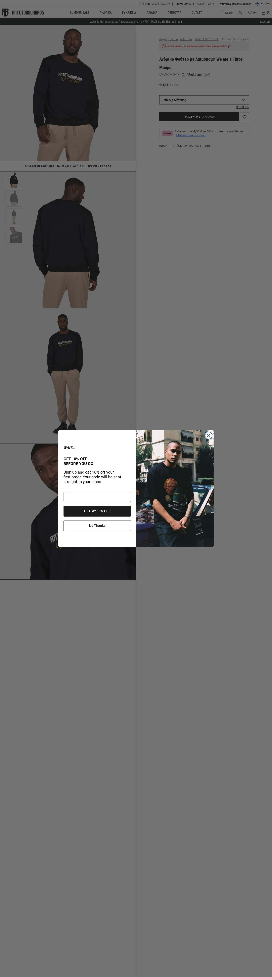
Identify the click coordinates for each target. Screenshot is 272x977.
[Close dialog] (208, 435)
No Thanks (97, 525)
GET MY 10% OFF (97, 511)
